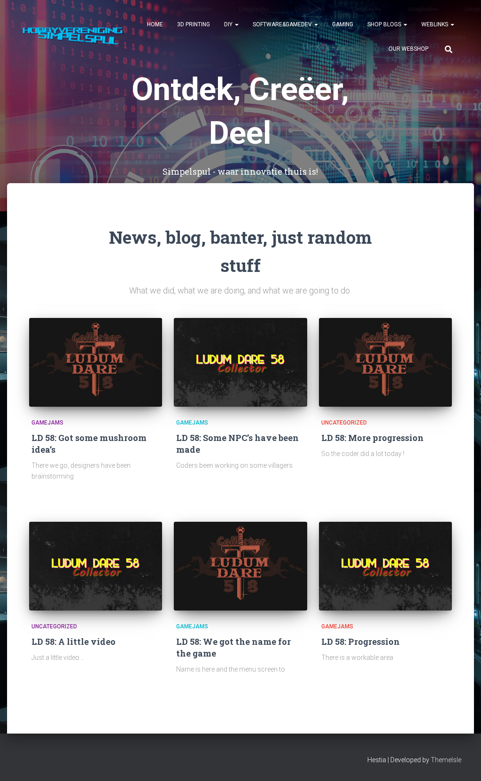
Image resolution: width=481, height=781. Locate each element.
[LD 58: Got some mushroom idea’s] (95, 362)
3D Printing (193, 24)
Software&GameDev (283, 24)
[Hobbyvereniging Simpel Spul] (75, 36)
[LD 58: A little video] (95, 566)
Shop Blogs (385, 24)
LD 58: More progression (372, 437)
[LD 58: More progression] (385, 362)
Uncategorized (344, 422)
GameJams (47, 422)
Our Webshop (408, 49)
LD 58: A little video (73, 641)
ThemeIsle (446, 760)
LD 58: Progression (360, 641)
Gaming (342, 24)
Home (155, 24)
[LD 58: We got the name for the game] (240, 566)
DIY (229, 24)
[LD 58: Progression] (385, 566)
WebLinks (435, 24)
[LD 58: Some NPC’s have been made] (240, 362)
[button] (236, 24)
